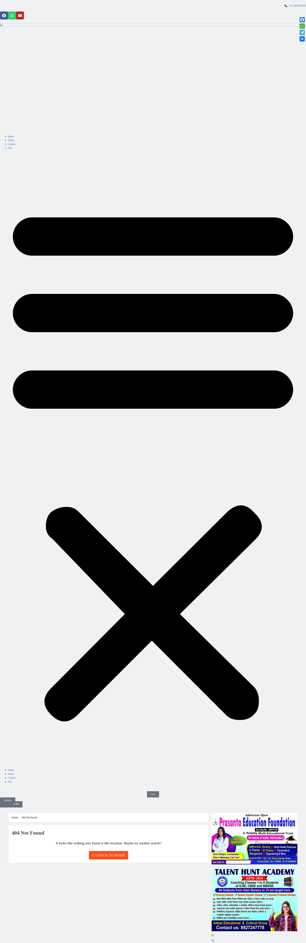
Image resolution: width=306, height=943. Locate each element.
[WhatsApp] (302, 26)
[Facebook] (4, 15)
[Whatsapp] (12, 15)
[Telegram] (302, 32)
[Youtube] (20, 15)
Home (11, 136)
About (11, 140)
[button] (153, 461)
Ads (10, 148)
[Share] (302, 39)
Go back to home (108, 855)
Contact (11, 144)
